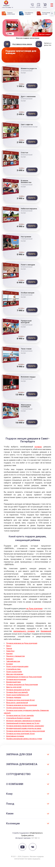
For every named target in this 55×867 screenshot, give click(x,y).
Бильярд (9, 659)
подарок (38, 447)
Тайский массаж (13, 661)
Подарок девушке (13, 697)
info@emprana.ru (36, 833)
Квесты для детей (13, 687)
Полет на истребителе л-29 (17, 695)
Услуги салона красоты (15, 708)
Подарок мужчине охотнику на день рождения (25, 731)
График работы (27, 835)
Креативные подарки (15, 736)
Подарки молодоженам (16, 679)
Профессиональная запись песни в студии (24, 739)
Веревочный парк (13, 682)
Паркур (9, 648)
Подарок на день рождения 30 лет (20, 700)
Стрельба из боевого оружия (18, 718)
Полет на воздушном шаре (17, 666)
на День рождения (34, 608)
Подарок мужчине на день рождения (21, 705)
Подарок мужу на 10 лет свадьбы (20, 715)
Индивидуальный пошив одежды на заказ (23, 728)
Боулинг (9, 664)
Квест (8, 646)
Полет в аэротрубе (14, 672)
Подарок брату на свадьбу (17, 692)
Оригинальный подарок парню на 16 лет (23, 723)
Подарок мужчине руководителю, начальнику (25, 726)
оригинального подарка (24, 631)
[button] (52, 13)
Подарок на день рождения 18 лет (20, 733)
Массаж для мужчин (14, 674)
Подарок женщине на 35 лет (18, 690)
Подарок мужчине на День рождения (21, 643)
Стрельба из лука (13, 669)
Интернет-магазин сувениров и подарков (23, 721)
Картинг (9, 653)
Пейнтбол (10, 651)
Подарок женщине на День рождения (22, 684)
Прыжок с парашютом (15, 656)
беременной (46, 631)
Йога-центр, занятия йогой (17, 702)
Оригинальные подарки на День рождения (24, 677)
